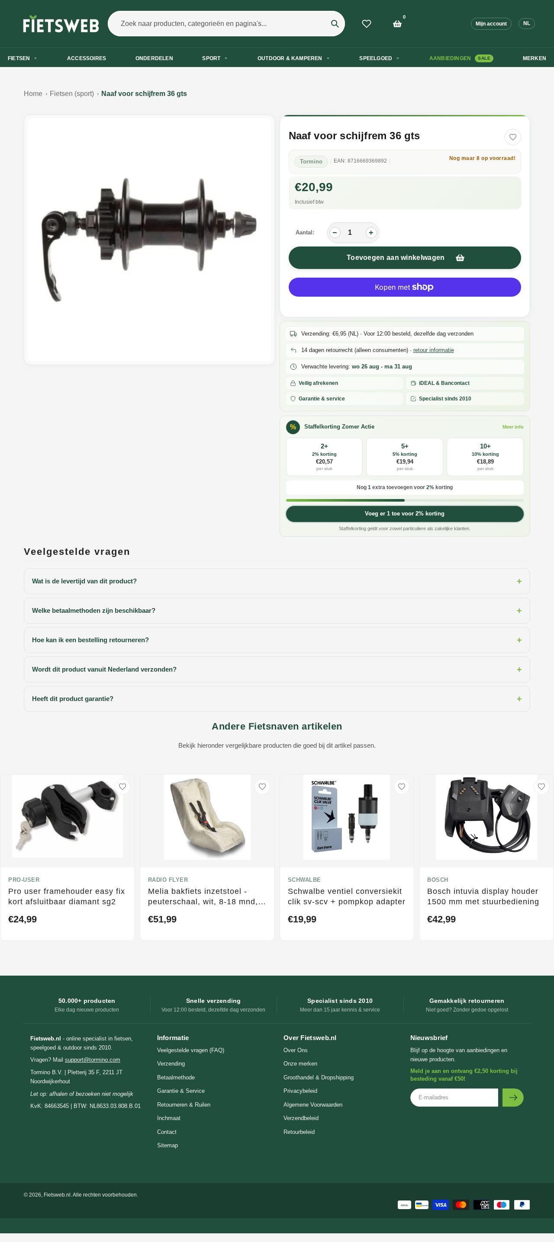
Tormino (311, 161)
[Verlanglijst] (366, 23)
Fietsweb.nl (57, 1195)
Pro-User (23, 880)
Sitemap (167, 1145)
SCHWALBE (304, 880)
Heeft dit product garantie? (277, 699)
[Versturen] (513, 1097)
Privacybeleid (300, 1091)
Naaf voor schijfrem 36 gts (144, 93)
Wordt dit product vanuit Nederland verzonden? (277, 669)
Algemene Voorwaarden (312, 1104)
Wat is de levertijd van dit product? (277, 581)
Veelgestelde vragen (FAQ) (190, 1050)
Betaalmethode (176, 1077)
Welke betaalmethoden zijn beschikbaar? (277, 610)
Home (33, 93)
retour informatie (433, 350)
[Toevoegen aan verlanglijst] (513, 137)
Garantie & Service (181, 1091)
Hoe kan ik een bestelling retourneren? (277, 640)
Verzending (171, 1063)
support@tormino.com (92, 1059)
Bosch (437, 880)
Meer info (513, 426)
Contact (167, 1132)
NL (526, 23)
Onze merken (300, 1063)
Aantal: (305, 232)
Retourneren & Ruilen (183, 1104)
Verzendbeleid (301, 1118)
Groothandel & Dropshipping (318, 1077)
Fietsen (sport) (72, 93)
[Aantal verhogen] (371, 232)
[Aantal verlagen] (335, 232)
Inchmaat (168, 1118)
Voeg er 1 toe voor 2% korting (404, 513)
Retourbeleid (299, 1132)
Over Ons (295, 1050)
